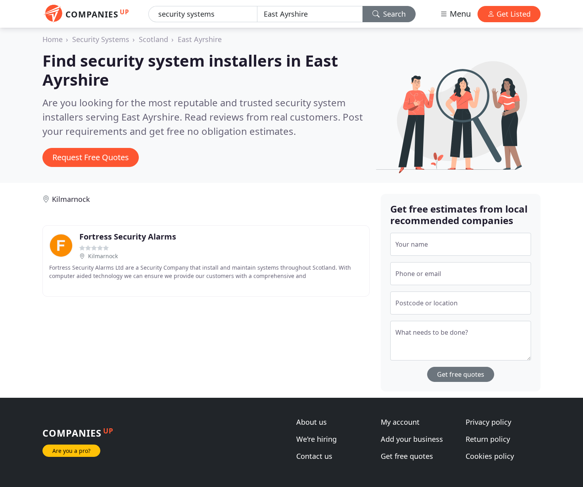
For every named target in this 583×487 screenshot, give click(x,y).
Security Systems (100, 39)
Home (52, 39)
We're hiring (316, 439)
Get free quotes (460, 374)
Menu (459, 13)
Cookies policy (490, 456)
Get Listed (513, 14)
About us (311, 422)
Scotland (153, 39)
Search (393, 14)
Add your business (412, 439)
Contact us (314, 456)
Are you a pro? (71, 450)
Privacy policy (488, 422)
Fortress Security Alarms (127, 236)
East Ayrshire (200, 39)
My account (400, 422)
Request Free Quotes (90, 157)
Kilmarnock (71, 199)
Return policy (488, 439)
